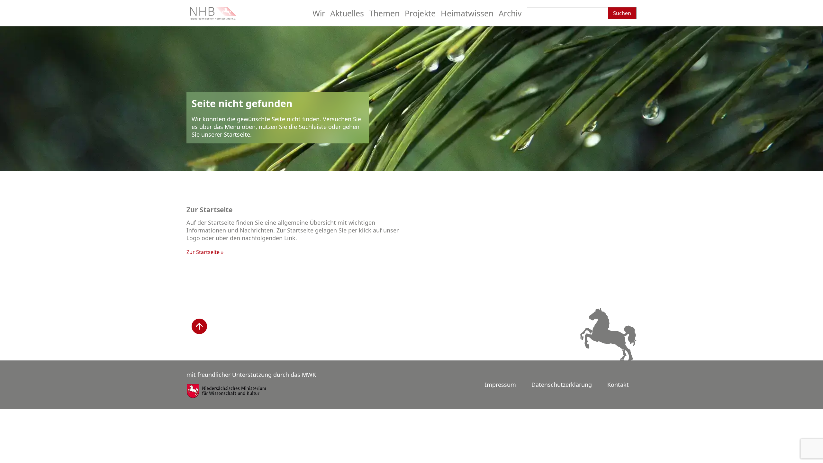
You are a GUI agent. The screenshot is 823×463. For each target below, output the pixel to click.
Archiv (510, 13)
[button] (199, 326)
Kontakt (618, 384)
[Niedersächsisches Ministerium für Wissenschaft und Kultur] (226, 395)
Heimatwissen (467, 13)
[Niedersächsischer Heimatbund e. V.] (214, 17)
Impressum (500, 384)
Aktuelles (347, 13)
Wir (318, 13)
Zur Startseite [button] (203, 252)
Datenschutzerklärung (561, 384)
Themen (384, 13)
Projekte (420, 13)
